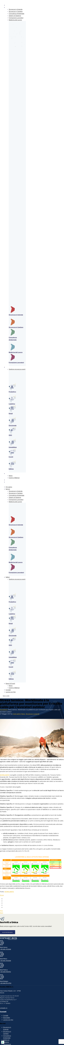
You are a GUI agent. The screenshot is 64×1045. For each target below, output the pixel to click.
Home (2, 709)
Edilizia (11, 469)
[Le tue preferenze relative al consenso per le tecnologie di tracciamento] (2, 1042)
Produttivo (12, 392)
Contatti (8, 480)
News (10, 475)
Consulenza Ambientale (16, 13)
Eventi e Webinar (14, 478)
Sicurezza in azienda (32, 714)
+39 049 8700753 (5, 972)
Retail (11, 413)
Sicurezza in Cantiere (15, 11)
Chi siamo (9, 5)
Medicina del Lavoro (15, 20)
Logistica (12, 404)
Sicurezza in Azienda (15, 9)
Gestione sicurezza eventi (17, 369)
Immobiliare (13, 447)
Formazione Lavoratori (16, 18)
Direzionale (12, 425)
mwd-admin (17, 714)
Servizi (8, 7)
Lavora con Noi (11, 482)
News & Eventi (10, 473)
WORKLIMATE (4, 775)
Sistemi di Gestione (15, 16)
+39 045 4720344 (5, 949)
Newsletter (6, 1017)
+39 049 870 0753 (5, 983)
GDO (10, 435)
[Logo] (14, 1)
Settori (8, 367)
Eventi (11, 457)
